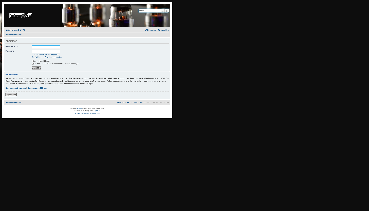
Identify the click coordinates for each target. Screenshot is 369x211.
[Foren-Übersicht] (21, 15)
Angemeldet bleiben (42, 61)
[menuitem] (22, 30)
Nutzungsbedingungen (15, 88)
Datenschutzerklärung (37, 88)
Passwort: (9, 51)
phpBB (79, 108)
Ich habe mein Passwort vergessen (45, 55)
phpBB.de (97, 110)
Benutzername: (11, 46)
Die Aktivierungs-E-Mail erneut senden (47, 57)
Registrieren (11, 95)
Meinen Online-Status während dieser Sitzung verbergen (56, 64)
